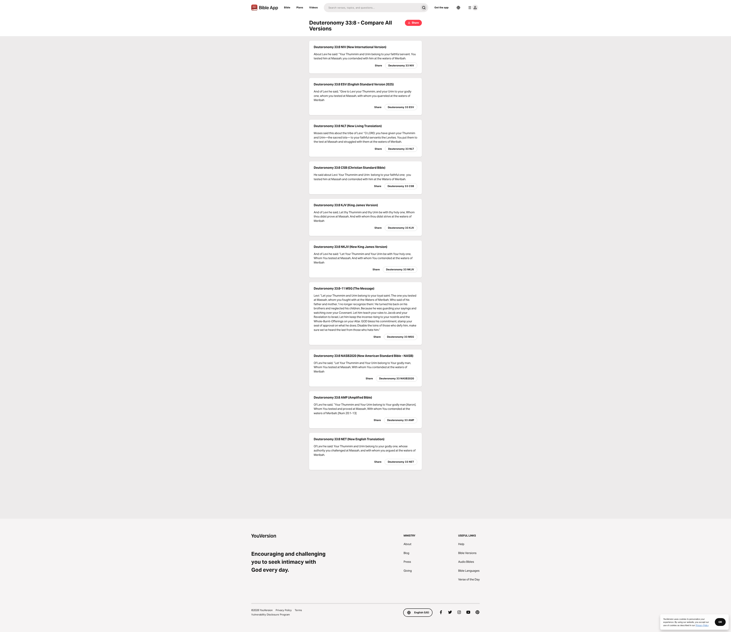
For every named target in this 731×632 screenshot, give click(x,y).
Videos (313, 7)
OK (720, 621)
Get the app (441, 7)
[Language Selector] (458, 7)
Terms (298, 610)
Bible (287, 7)
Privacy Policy (284, 610)
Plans (299, 7)
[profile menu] (472, 7)
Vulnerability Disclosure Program (270, 614)
